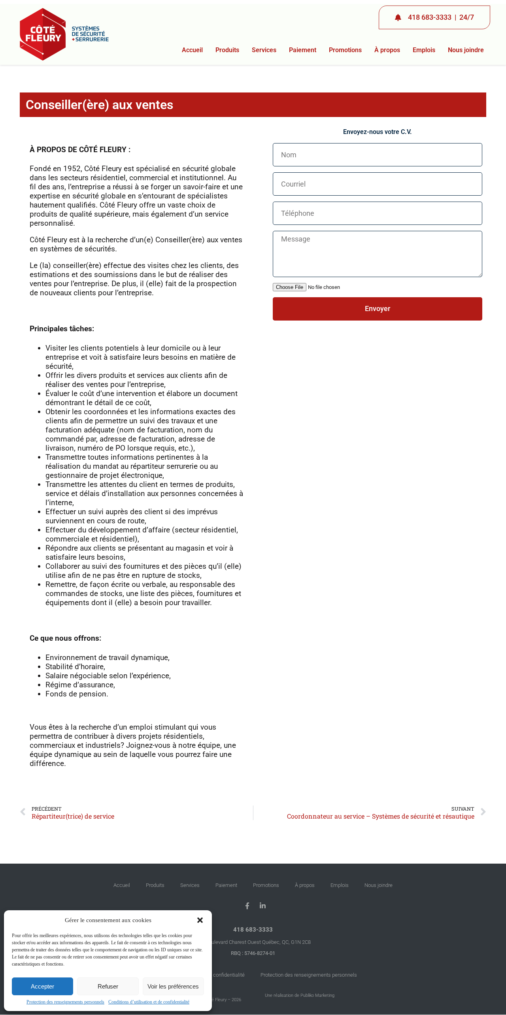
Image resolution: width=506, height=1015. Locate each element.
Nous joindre (466, 50)
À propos (387, 50)
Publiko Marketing (317, 995)
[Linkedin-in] (263, 906)
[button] (200, 920)
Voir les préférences (173, 986)
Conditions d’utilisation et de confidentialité (148, 1002)
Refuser (108, 986)
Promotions (345, 50)
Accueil (192, 50)
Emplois (424, 50)
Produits (227, 50)
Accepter (42, 986)
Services (264, 50)
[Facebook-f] (247, 906)
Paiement (302, 50)
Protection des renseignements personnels (65, 1002)
